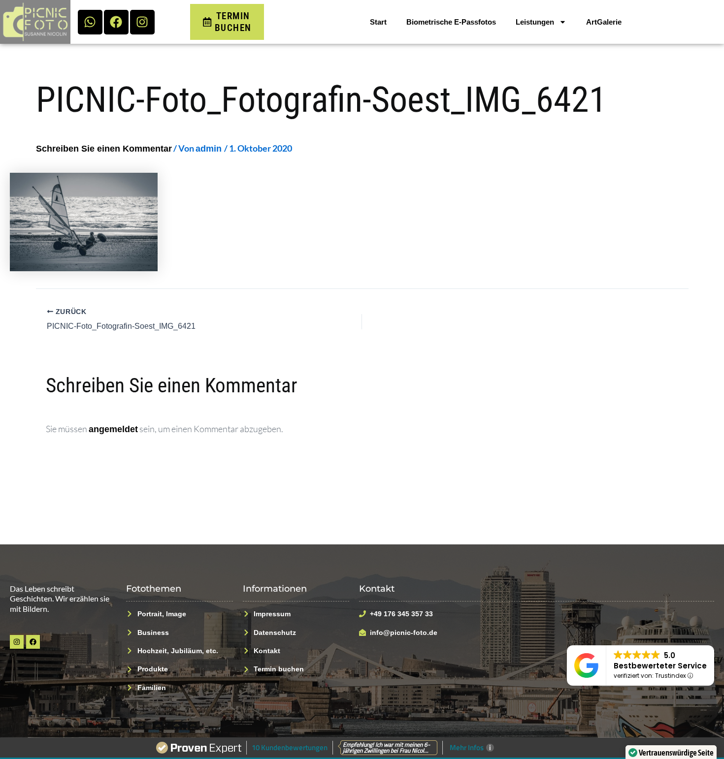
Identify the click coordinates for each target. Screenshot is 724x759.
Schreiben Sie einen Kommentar (104, 149)
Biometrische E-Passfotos (451, 22)
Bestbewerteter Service (660, 666)
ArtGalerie (604, 22)
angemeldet (113, 429)
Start (378, 22)
